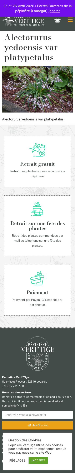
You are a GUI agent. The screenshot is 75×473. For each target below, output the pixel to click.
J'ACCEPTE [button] (38, 460)
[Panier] (57, 20)
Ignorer (54, 11)
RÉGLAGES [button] (17, 460)
